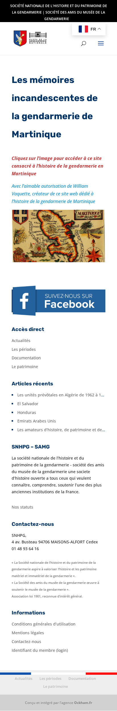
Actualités (21, 340)
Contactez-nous (26, 641)
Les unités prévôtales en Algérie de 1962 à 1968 (62, 395)
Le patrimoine (25, 366)
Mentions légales (28, 632)
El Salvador (27, 403)
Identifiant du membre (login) (40, 650)
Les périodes (24, 349)
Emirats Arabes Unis (36, 421)
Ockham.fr (83, 702)
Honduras (26, 412)
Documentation (26, 357)
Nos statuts (22, 507)
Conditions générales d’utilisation (44, 624)
